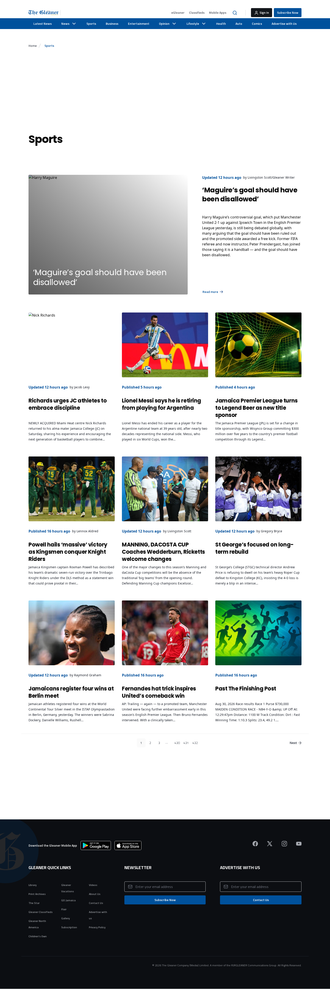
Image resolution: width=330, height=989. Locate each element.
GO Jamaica (68, 900)
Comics (257, 23)
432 (195, 742)
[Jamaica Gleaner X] (270, 843)
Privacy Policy (97, 927)
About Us (94, 894)
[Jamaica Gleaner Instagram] (284, 843)
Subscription (69, 927)
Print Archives (37, 894)
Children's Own (38, 936)
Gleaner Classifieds (41, 912)
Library (33, 885)
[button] (178, 13)
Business (112, 23)
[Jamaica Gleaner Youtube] (298, 843)
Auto (238, 23)
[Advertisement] (165, 90)
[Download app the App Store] (127, 845)
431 (186, 742)
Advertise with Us (284, 23)
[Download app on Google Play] (96, 845)
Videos (93, 885)
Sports (91, 23)
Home (33, 45)
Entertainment (138, 23)
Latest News (42, 23)
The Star (34, 903)
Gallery (65, 918)
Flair (63, 909)
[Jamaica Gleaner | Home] (45, 13)
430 (177, 742)
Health (221, 23)
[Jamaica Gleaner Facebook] (255, 843)
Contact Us (96, 903)
